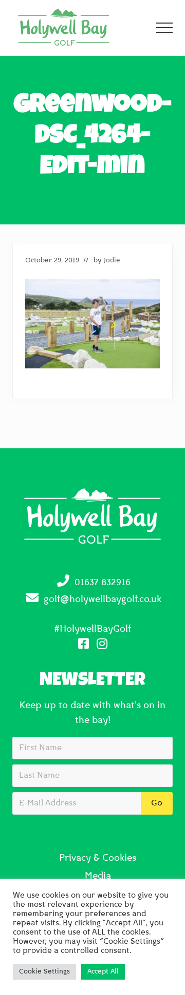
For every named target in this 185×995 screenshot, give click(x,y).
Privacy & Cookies (97, 858)
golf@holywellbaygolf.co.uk (102, 600)
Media (98, 876)
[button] (164, 27)
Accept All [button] (103, 971)
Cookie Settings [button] (44, 971)
